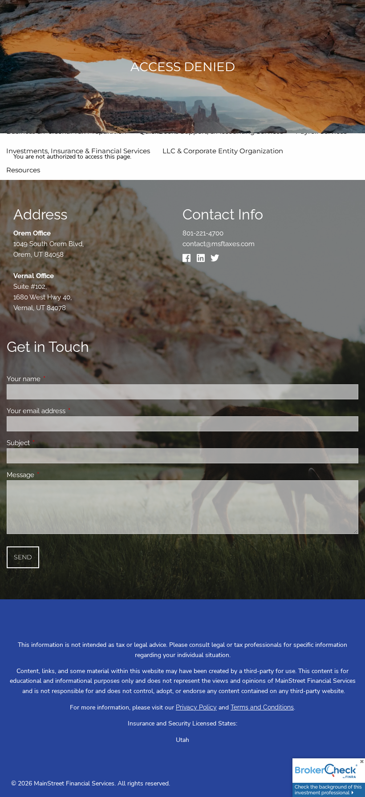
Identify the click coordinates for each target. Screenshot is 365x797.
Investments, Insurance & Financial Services (78, 151)
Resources (23, 170)
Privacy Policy (196, 707)
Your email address (68, 411)
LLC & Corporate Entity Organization (222, 151)
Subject (50, 443)
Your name (56, 379)
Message (53, 475)
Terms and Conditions (262, 707)
